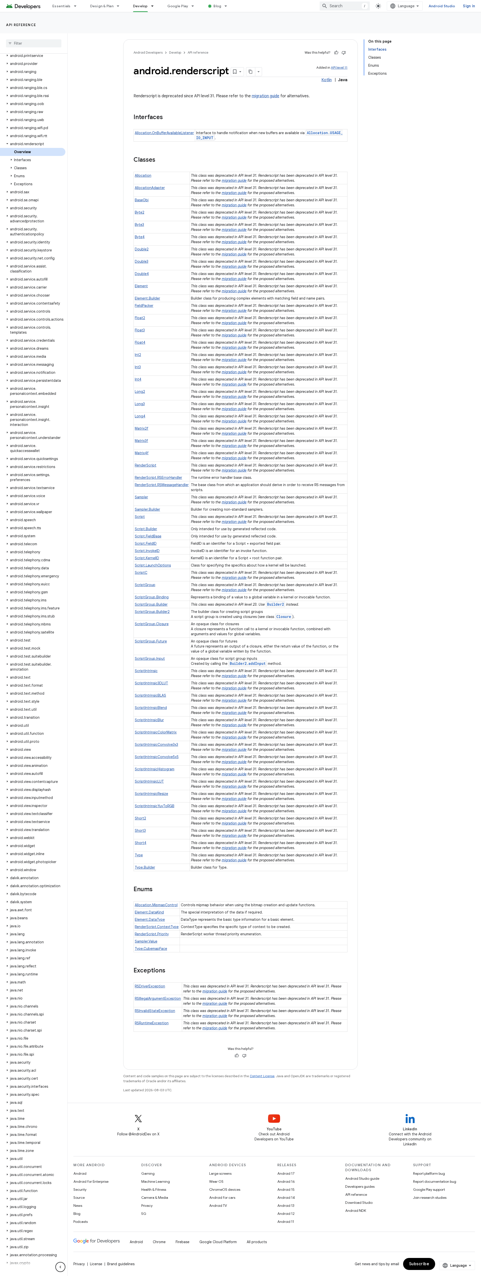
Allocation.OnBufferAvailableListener (164, 133)
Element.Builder (147, 298)
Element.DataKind (149, 912)
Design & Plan (101, 6)
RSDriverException (150, 986)
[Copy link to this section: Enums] (158, 890)
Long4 (140, 416)
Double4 (142, 273)
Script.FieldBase (148, 536)
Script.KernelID (147, 558)
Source (79, 1197)
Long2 (140, 391)
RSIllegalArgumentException (158, 998)
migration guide (265, 96)
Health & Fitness (153, 1189)
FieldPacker (144, 305)
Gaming (148, 1173)
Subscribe (419, 1263)
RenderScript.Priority (152, 934)
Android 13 (285, 1205)
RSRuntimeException (152, 1023)
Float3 (140, 330)
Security (79, 1189)
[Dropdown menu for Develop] (154, 6)
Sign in (469, 6)
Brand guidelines (121, 1264)
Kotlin (326, 79)
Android (79, 1173)
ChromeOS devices (224, 1189)
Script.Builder (146, 529)
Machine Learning (155, 1181)
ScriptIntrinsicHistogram (154, 769)
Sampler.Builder (147, 509)
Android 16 (286, 1181)
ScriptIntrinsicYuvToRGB (154, 806)
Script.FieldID (146, 543)
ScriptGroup (145, 585)
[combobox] (345, 6)
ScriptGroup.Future (151, 641)
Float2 (140, 318)
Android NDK (355, 1210)
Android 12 (286, 1213)
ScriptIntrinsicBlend (151, 707)
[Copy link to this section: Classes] (160, 160)
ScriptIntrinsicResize (151, 793)
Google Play (177, 6)
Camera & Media (154, 1197)
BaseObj (142, 200)
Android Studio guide (362, 1178)
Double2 (142, 249)
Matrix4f (142, 453)
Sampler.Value (146, 941)
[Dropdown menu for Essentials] (77, 6)
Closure (283, 616)
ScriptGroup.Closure (152, 624)
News (77, 1205)
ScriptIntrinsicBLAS (150, 695)
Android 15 (286, 1189)
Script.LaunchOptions (153, 565)
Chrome (159, 1242)
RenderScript (145, 465)
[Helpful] (336, 52)
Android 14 (286, 1197)
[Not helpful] (343, 52)
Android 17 (286, 1173)
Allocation (143, 175)
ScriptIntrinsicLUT (149, 781)
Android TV (218, 1205)
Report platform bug (429, 1173)
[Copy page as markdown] (250, 71)
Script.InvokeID (147, 551)
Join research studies (429, 1197)
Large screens (220, 1173)
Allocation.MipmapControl (156, 905)
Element (141, 286)
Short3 (140, 830)
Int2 (138, 354)
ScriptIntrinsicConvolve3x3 (156, 744)
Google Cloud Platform (218, 1242)
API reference (21, 25)
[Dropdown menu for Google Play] (195, 6)
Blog (217, 6)
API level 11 (339, 67)
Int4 (138, 379)
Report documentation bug (434, 1181)
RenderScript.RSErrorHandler (158, 477)
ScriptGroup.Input (150, 658)
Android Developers (148, 52)
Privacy (147, 1205)
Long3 (140, 404)
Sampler (141, 497)
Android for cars (222, 1197)
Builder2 (275, 604)
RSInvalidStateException (155, 1011)
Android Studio (442, 6)
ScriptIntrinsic (146, 671)
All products (257, 1242)
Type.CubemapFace (151, 948)
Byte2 (139, 212)
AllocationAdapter (150, 188)
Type (139, 855)
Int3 (138, 367)
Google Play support (429, 1189)
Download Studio (359, 1202)
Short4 (140, 843)
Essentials (61, 6)
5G (143, 1213)
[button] (32, 56)
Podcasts (80, 1221)
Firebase (182, 1242)
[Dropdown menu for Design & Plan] (120, 6)
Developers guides (360, 1186)
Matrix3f (141, 440)
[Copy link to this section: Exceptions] (170, 971)
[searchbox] (33, 43)
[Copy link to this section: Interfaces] (168, 118)
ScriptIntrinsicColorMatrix (156, 732)
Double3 (141, 261)
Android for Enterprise (90, 1181)
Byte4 (140, 237)
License (96, 1264)
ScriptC (141, 572)
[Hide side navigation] (60, 1267)
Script (140, 516)
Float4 (140, 342)
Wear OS (216, 1181)
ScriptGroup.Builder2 (152, 611)
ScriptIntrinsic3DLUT (151, 683)
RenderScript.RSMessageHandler (162, 485)
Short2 (140, 818)
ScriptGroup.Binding (152, 597)
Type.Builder (145, 867)
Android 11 (285, 1221)
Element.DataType (150, 919)
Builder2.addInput (248, 663)
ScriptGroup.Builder (151, 604)
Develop (140, 6)
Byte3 (139, 224)
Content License (262, 1076)
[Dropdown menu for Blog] (228, 6)
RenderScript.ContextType (157, 927)
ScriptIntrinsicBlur (149, 720)
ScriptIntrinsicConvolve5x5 (157, 757)
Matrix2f (141, 428)
